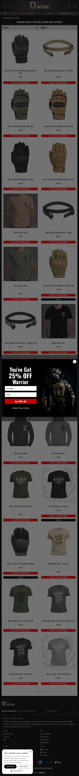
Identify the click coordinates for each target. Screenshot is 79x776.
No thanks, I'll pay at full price (20, 408)
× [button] (30, 751)
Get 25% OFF (20, 401)
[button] (17, 771)
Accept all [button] (10, 766)
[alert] (17, 761)
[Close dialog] (74, 361)
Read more (18, 762)
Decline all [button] (24, 766)
